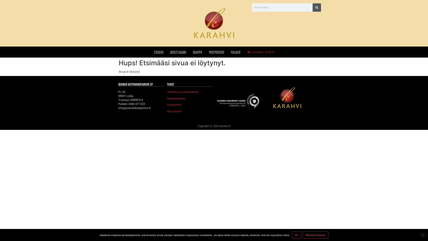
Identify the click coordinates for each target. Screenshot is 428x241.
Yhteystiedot (216, 52)
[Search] (317, 7)
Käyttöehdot (174, 104)
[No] (422, 234)
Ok (296, 235)
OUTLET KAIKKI (178, 52)
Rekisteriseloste (176, 98)
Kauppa (197, 52)
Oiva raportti (174, 111)
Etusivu (159, 52)
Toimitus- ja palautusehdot (183, 92)
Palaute (236, 52)
